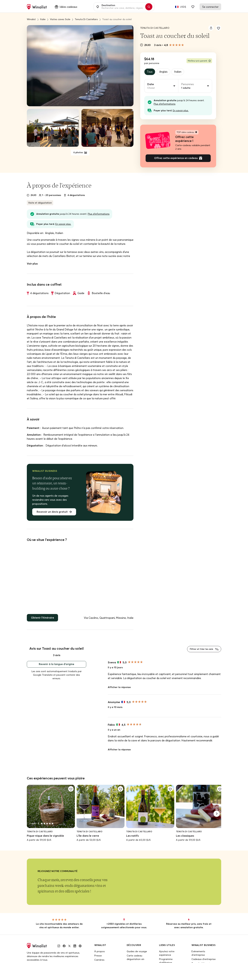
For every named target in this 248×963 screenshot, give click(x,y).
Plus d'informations (164, 104)
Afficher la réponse (119, 690)
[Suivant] (216, 817)
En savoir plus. (181, 110)
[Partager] (211, 28)
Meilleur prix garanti (197, 60)
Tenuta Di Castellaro (154, 27)
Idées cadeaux (68, 6)
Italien (180, 72)
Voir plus (32, 264)
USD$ (183, 6)
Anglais (164, 72)
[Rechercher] (150, 6)
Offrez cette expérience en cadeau (176, 159)
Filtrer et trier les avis (200, 651)
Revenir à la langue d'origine (56, 667)
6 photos (78, 152)
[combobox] (122, 7)
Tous (150, 72)
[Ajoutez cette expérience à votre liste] (218, 28)
